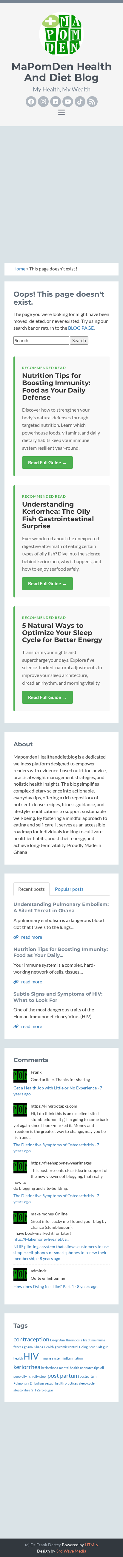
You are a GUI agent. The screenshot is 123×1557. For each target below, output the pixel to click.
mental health (69, 1368)
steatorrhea (21, 1390)
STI (33, 1390)
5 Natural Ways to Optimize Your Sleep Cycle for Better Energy (62, 633)
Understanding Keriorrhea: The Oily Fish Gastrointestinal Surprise (58, 515)
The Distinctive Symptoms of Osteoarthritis (53, 1144)
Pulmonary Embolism (28, 1383)
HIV (31, 1356)
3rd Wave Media (71, 1550)
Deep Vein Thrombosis (66, 1340)
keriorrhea (26, 1366)
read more (31, 937)
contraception (31, 1339)
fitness (18, 1347)
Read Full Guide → (47, 462)
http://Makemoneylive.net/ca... (41, 1239)
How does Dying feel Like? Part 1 (43, 1286)
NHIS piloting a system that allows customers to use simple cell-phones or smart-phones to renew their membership (61, 1252)
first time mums (94, 1340)
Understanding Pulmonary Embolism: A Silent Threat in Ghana (61, 907)
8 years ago (50, 1258)
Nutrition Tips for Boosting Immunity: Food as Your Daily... (60, 952)
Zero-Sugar (45, 1390)
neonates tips (89, 1368)
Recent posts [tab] (31, 889)
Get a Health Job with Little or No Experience (55, 1087)
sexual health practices (61, 1383)
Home (19, 269)
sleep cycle (87, 1383)
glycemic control (66, 1347)
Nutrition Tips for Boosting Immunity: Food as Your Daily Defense (56, 386)
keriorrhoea (49, 1368)
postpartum (88, 1376)
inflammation (73, 1358)
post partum (63, 1375)
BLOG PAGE (81, 328)
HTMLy (91, 1544)
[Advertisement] (61, 192)
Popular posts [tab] (69, 889)
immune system (51, 1358)
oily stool (40, 1376)
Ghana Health (44, 1347)
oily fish (27, 1376)
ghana (28, 1347)
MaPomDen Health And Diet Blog (61, 72)
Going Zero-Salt (90, 1347)
